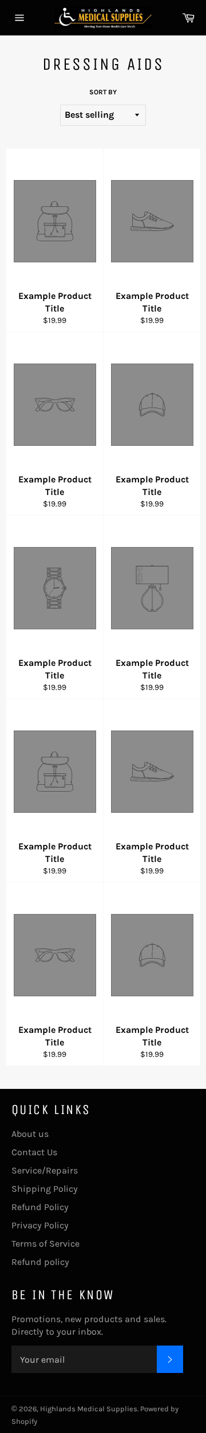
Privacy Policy (40, 1225)
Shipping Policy (44, 1188)
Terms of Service (45, 1243)
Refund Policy (40, 1207)
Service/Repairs (44, 1170)
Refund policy (40, 1261)
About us (30, 1133)
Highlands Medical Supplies (88, 1408)
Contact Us (34, 1152)
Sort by (103, 92)
